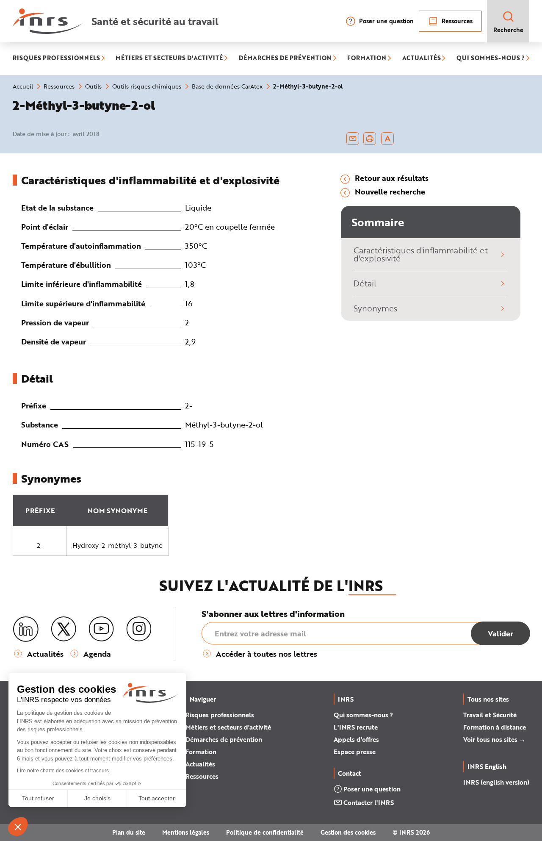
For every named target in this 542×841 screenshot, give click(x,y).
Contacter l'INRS (368, 802)
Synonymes (375, 308)
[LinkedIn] (26, 629)
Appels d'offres (356, 739)
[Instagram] (139, 629)
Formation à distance (494, 727)
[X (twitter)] (63, 629)
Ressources (457, 21)
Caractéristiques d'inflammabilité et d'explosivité (421, 254)
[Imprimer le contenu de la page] (369, 138)
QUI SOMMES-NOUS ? (490, 58)
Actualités (200, 764)
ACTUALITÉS (421, 58)
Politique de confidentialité (265, 832)
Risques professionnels (219, 714)
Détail (365, 283)
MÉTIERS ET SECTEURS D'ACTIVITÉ (169, 58)
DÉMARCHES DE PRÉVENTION (285, 58)
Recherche (508, 29)
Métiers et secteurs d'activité (228, 727)
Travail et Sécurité (490, 714)
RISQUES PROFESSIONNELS (56, 58)
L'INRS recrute (356, 727)
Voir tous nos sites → (494, 739)
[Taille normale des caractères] (387, 139)
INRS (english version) (496, 782)
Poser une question (386, 21)
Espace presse (355, 751)
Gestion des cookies (348, 832)
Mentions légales (185, 832)
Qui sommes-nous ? (363, 714)
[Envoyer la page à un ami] (353, 138)
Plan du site (128, 832)
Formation (200, 751)
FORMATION (366, 58)
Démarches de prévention (223, 739)
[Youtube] (101, 629)
